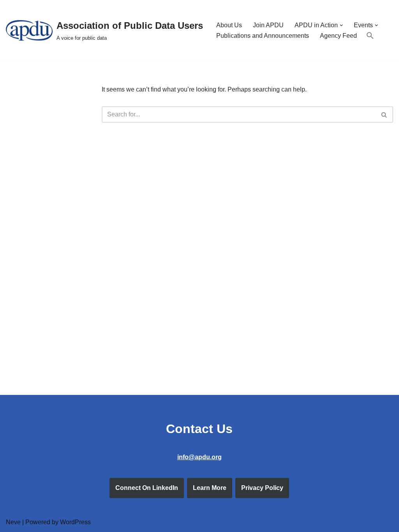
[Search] (384, 114)
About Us (229, 25)
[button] (341, 25)
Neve (13, 522)
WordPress (75, 522)
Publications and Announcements (262, 35)
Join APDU (268, 25)
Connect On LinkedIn (146, 487)
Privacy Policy (262, 487)
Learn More (209, 487)
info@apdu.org (199, 457)
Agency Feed (338, 35)
